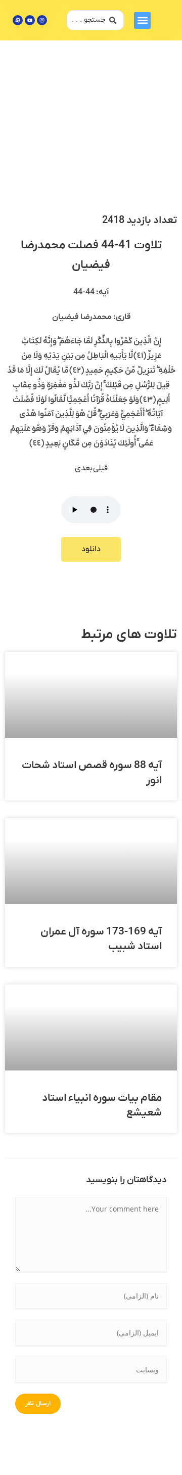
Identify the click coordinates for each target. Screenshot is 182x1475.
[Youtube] (30, 20)
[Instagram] (42, 20)
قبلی (100, 468)
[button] (142, 20)
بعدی (84, 468)
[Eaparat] (18, 20)
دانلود (91, 549)
